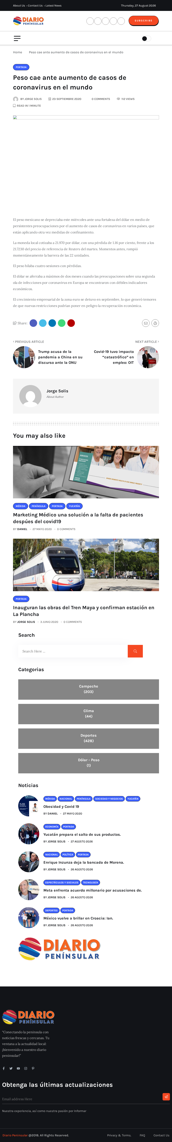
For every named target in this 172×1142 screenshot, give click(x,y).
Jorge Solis (26, 622)
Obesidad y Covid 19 (61, 806)
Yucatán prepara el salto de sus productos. (82, 834)
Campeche (88, 689)
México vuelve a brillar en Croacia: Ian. (78, 918)
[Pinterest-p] (33, 1068)
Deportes (89, 738)
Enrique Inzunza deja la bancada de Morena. (83, 862)
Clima (88, 714)
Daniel (22, 529)
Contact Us (35, 5)
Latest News (53, 5)
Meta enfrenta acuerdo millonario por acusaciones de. (92, 890)
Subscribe (143, 20)
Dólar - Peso (88, 763)
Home (18, 52)
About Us (19, 5)
